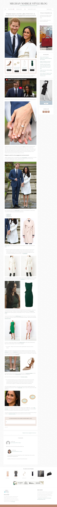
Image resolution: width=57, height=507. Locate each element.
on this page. (13, 501)
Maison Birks (20, 387)
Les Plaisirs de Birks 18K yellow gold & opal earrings (17, 68)
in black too (17, 354)
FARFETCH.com (18, 316)
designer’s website (24, 376)
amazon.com (40, 498)
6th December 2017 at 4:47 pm (17, 451)
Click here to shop (8, 318)
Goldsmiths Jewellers (12, 413)
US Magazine (25, 253)
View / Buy (9, 70)
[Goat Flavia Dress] (7, 474)
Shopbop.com (8, 214)
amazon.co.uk (45, 498)
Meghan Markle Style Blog (28, 3)
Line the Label (24, 157)
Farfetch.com (8, 215)
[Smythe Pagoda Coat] (41, 474)
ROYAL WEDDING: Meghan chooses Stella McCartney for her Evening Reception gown (46, 74)
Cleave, (24, 146)
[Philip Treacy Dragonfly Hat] (49, 474)
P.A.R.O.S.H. (29, 277)
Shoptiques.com (9, 216)
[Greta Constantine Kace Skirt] (16, 474)
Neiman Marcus (18, 374)
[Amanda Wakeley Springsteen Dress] (32, 474)
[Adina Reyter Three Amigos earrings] (24, 474)
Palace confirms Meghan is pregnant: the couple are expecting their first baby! (46, 58)
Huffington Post (21, 342)
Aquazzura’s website (29, 373)
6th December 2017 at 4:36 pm (16, 442)
